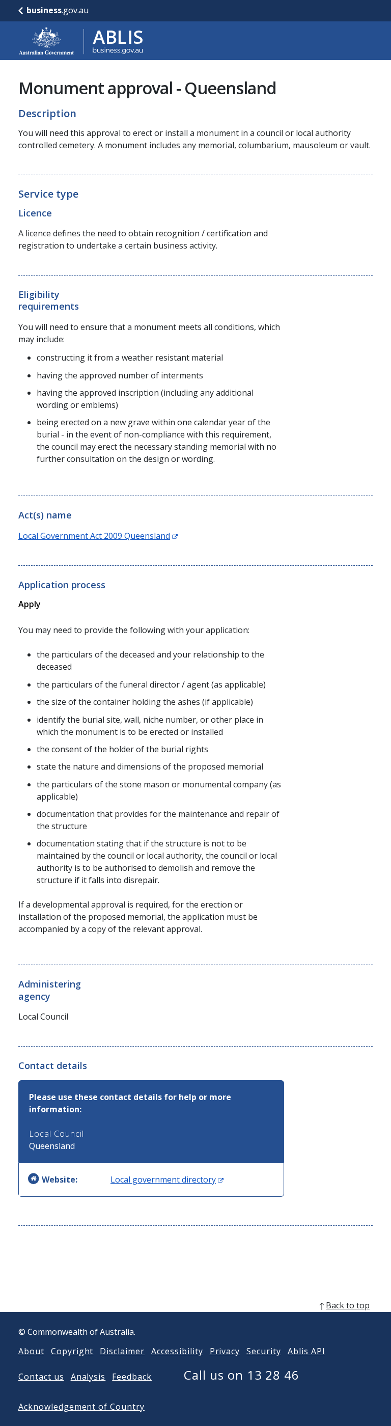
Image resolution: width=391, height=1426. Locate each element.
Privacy (225, 1351)
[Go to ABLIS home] (81, 40)
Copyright (72, 1351)
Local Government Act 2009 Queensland (98, 535)
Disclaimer (122, 1351)
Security (263, 1351)
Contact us (41, 1376)
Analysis (88, 1376)
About (31, 1351)
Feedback (132, 1376)
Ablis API (306, 1351)
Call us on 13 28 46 (241, 1374)
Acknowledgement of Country (81, 1406)
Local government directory (167, 1179)
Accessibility (177, 1351)
